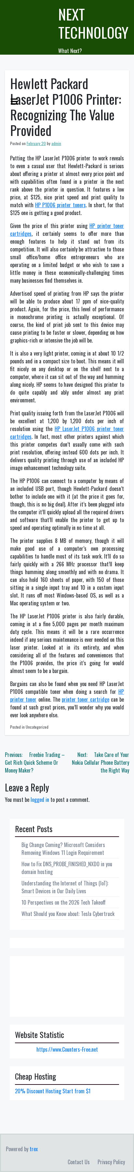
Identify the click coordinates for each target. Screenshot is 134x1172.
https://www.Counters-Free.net (67, 1049)
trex (34, 1149)
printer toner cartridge (85, 699)
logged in (40, 799)
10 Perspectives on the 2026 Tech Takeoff (63, 902)
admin (56, 143)
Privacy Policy (111, 1162)
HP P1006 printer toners (60, 205)
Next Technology (93, 23)
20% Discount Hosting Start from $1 (52, 1091)
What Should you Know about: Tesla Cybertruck (67, 914)
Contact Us (79, 1162)
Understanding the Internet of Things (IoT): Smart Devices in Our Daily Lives (64, 887)
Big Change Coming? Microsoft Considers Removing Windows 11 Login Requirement (63, 848)
